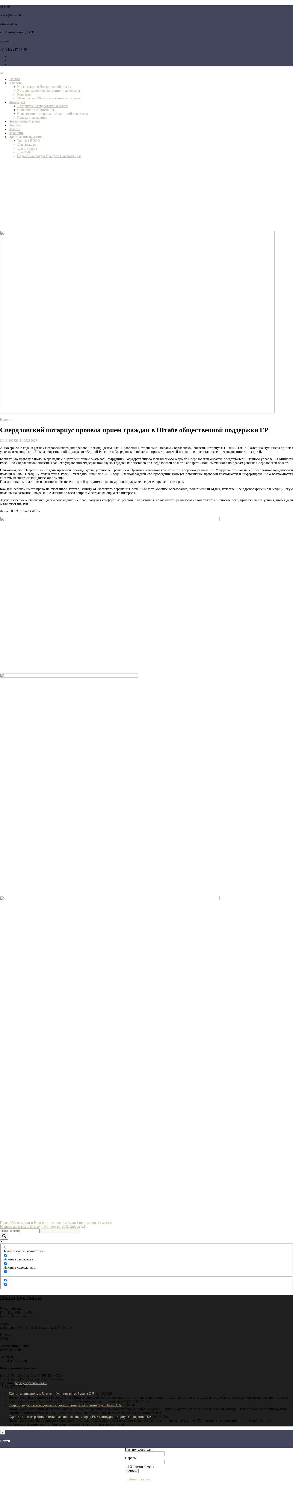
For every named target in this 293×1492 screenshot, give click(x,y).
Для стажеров (27, 148)
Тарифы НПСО (28, 140)
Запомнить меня (142, 1466)
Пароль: (131, 1458)
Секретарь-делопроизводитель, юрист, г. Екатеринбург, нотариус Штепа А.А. (65, 1405)
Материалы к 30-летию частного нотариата (49, 98)
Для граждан (26, 144)
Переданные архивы (32, 117)
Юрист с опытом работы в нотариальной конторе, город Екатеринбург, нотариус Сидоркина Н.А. (80, 1417)
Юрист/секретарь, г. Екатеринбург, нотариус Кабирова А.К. (43, 1226)
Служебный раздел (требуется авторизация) (49, 156)
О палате (15, 83)
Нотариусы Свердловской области (42, 106)
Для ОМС (24, 152)
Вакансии (16, 133)
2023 (33, 440)
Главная (14, 79)
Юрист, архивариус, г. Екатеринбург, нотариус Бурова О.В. (52, 1393)
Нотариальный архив (24, 121)
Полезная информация (25, 137)
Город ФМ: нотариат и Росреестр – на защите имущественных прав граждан (56, 1222)
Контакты (24, 94)
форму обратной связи (31, 1383)
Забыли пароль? (138, 1479)
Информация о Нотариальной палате (44, 86)
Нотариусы (17, 102)
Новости (15, 125)
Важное (14, 129)
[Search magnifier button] (4, 1236)
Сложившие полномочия (35, 110)
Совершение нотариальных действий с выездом (52, 113)
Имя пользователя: (138, 1449)
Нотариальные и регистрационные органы (48, 90)
